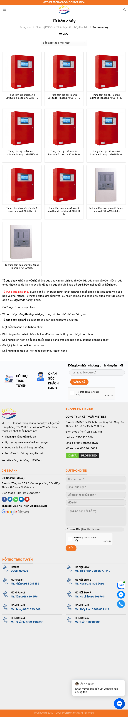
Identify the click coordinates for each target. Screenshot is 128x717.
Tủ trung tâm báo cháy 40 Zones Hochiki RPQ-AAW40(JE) (106, 209)
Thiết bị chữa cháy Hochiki (72, 27)
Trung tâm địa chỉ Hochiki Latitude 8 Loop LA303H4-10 (64, 153)
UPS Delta (37, 460)
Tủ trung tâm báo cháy (15, 291)
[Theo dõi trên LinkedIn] (21, 499)
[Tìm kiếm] (124, 10)
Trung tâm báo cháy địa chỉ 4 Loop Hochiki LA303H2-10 (21, 209)
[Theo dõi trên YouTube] (27, 499)
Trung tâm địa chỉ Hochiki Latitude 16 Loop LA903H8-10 (22, 96)
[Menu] (4, 9)
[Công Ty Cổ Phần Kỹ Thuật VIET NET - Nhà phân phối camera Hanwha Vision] (64, 9)
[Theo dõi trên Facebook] (4, 499)
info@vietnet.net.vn (86, 442)
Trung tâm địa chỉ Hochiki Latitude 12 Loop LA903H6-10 (106, 96)
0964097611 (97, 596)
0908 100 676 (84, 437)
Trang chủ (25, 27)
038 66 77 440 (101, 570)
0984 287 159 (30, 583)
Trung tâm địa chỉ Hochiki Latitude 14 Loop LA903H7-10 (64, 96)
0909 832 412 (100, 609)
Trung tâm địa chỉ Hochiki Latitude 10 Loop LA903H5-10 (22, 153)
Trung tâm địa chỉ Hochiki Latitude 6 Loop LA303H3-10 (106, 153)
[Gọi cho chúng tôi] (15, 499)
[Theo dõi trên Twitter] (10, 499)
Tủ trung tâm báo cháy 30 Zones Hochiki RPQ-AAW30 (22, 266)
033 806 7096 (95, 583)
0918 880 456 (29, 596)
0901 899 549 (32, 609)
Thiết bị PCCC (43, 27)
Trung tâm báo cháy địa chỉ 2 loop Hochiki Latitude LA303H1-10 (64, 211)
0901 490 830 (34, 622)
